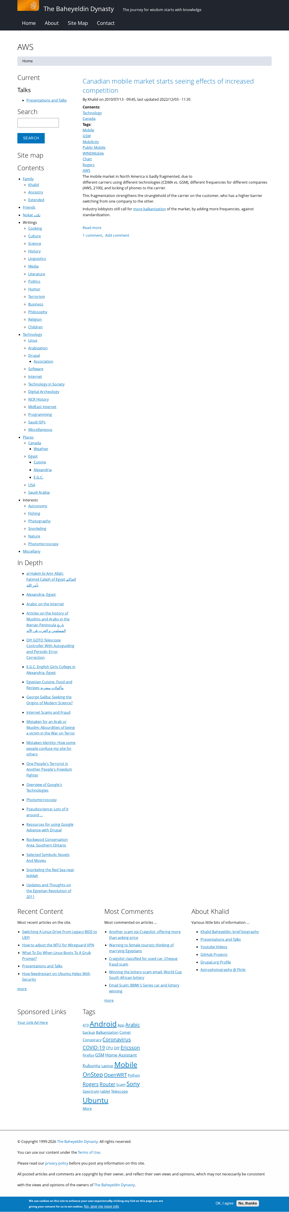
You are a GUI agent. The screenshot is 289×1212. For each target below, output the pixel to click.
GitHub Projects (214, 954)
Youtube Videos (213, 946)
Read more (92, 227)
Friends (29, 207)
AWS (86, 170)
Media (33, 266)
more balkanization (149, 208)
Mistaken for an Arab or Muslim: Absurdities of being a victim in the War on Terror (50, 727)
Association (43, 361)
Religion (35, 319)
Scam (121, 1084)
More (87, 1108)
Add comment (117, 235)
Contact (106, 22)
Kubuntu (91, 1065)
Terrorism (36, 296)
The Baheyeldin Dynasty (77, 1141)
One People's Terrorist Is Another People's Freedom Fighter (49, 769)
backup (89, 1032)
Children (35, 327)
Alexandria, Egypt (41, 594)
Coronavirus (117, 1039)
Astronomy (37, 505)
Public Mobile (94, 147)
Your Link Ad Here (32, 1022)
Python (134, 1075)
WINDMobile (93, 153)
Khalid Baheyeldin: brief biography (229, 931)
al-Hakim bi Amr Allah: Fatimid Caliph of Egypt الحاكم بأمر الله (51, 579)
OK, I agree (225, 1203)
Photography (39, 521)
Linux (32, 340)
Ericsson (130, 1047)
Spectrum (91, 1091)
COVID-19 (94, 1047)
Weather (41, 448)
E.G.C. (38, 477)
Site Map (78, 22)
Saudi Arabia (39, 492)
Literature (36, 273)
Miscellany (31, 551)
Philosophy (37, 311)
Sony (133, 1084)
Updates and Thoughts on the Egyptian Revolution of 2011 (48, 890)
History (34, 251)
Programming (40, 414)
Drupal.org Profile (215, 962)
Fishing (34, 513)
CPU (109, 1048)
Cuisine (40, 462)
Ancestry (35, 192)
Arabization (38, 348)
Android (103, 1024)
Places (28, 437)
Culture (34, 236)
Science (34, 243)
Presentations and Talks (46, 100)
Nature (34, 536)
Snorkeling (37, 528)
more (22, 988)
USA (31, 484)
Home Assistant (121, 1055)
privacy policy (56, 1163)
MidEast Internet (42, 406)
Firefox (88, 1055)
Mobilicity (91, 141)
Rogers (89, 164)
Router (107, 1084)
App (121, 1025)
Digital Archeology (43, 391)
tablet (105, 1091)
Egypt (33, 456)
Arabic (132, 1024)
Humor (34, 289)
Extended (36, 199)
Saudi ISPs (37, 422)
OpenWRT (115, 1074)
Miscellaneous (40, 429)
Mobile (88, 130)
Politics (34, 281)
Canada (89, 118)
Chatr (87, 159)
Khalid (33, 184)
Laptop (107, 1065)
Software (35, 368)
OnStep (93, 1075)
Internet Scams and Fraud (48, 712)
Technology (92, 112)
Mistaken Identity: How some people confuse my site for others (50, 748)
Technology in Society (46, 384)
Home (29, 22)
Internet (35, 376)
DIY (117, 1048)
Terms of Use (89, 1152)
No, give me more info (101, 1206)
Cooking (35, 228)
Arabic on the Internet (45, 603)
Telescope (119, 1091)
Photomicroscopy (43, 543)
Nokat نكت (31, 215)
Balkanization (107, 1032)
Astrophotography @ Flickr (223, 969)
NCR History (38, 399)
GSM (87, 135)
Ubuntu (95, 1100)
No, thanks (247, 1203)
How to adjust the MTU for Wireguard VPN (58, 945)
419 (86, 1025)
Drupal (34, 355)
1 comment (92, 235)
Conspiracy (92, 1039)
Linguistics (37, 258)
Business (35, 304)
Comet (125, 1032)
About (52, 22)
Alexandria (43, 469)
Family (28, 178)
